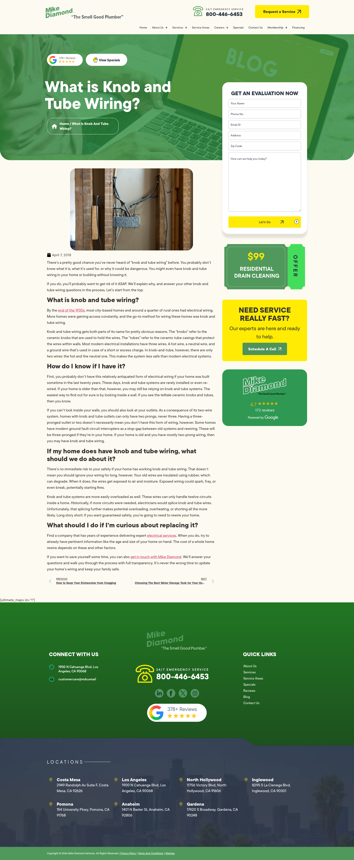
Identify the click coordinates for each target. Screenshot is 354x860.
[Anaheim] (116, 804)
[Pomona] (51, 804)
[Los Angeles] (116, 780)
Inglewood (262, 779)
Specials (238, 27)
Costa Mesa (68, 779)
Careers (219, 27)
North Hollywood (204, 779)
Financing (298, 27)
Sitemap (170, 853)
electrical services (161, 535)
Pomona (65, 804)
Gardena (195, 804)
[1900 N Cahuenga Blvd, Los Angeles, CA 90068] (51, 667)
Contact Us (255, 27)
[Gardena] (181, 804)
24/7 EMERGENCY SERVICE (224, 9)
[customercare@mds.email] (51, 679)
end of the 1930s (71, 310)
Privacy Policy (128, 853)
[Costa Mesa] (51, 780)
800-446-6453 (224, 14)
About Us (157, 27)
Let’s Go (265, 222)
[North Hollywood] (181, 780)
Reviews (249, 690)
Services (177, 27)
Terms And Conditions (150, 853)
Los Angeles (134, 779)
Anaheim (131, 804)
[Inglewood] (246, 780)
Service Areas (200, 27)
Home (143, 27)
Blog (246, 696)
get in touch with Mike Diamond (155, 557)
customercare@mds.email (77, 679)
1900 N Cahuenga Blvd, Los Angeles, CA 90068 (78, 669)
